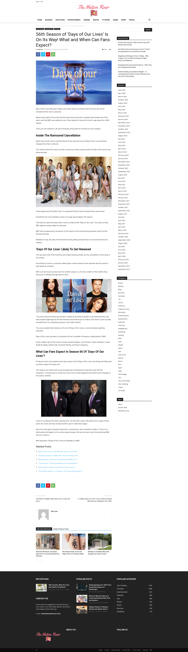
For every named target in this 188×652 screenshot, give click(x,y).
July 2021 (121, 217)
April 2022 (122, 188)
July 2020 (121, 246)
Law (119, 351)
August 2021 (122, 214)
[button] (149, 20)
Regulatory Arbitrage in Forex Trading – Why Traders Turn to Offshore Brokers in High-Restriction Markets (133, 58)
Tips (119, 377)
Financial (121, 325)
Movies (96, 20)
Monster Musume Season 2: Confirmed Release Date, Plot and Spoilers (99, 598)
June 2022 (121, 181)
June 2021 (121, 220)
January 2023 (123, 158)
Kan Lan (40, 49)
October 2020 (123, 237)
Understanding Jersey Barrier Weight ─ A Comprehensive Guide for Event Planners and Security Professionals (134, 74)
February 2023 (123, 155)
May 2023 (121, 145)
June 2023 (121, 142)
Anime (115, 20)
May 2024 (121, 110)
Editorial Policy (115, 650)
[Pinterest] (48, 54)
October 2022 (123, 168)
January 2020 (123, 263)
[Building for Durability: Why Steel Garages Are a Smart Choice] (100, 542)
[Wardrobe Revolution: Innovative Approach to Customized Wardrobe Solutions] (48, 542)
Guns (120, 342)
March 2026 (122, 97)
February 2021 (123, 233)
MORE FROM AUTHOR (61, 529)
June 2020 (121, 250)
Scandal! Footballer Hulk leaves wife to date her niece (53, 500)
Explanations (123, 319)
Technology (122, 374)
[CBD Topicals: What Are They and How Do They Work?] (41, 587)
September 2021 (124, 211)
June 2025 (121, 106)
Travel (132, 20)
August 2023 (122, 136)
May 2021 (121, 224)
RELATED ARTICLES (44, 529)
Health (120, 345)
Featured (121, 322)
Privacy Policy (126, 650)
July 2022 (121, 178)
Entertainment (74, 20)
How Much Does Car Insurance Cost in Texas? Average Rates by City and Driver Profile (134, 50)
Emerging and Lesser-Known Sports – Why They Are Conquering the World (135, 66)
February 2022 (123, 194)
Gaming (87, 20)
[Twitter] (43, 54)
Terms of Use (137, 650)
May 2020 (121, 253)
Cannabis (121, 296)
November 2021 (124, 204)
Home (39, 20)
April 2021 (122, 227)
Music (120, 361)
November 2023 (124, 126)
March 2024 (122, 113)
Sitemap (145, 650)
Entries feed (122, 407)
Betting (120, 286)
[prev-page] (37, 560)
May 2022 (121, 185)
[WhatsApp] (53, 54)
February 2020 (123, 259)
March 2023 (122, 152)
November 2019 (124, 269)
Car (119, 299)
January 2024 (123, 119)
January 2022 (123, 198)
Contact (107, 650)
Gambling (121, 332)
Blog (119, 289)
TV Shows (106, 20)
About (101, 650)
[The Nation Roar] (94, 10)
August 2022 (122, 175)
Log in (120, 404)
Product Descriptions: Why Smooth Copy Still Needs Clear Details (133, 44)
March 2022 (122, 191)
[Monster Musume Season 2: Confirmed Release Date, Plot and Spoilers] (81, 598)
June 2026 (121, 90)
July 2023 (121, 139)
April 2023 (122, 149)
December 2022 (124, 162)
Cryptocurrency (123, 309)
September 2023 (124, 132)
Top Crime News (124, 381)
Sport (123, 20)
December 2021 (124, 201)
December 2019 (124, 266)
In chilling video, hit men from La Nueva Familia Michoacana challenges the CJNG (95, 500)
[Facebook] (38, 54)
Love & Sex (122, 355)
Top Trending (46, 26)
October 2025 (123, 100)
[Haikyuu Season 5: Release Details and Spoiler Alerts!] (81, 609)
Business (49, 20)
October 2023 (123, 129)
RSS (151, 650)
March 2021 (122, 230)
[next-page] (40, 560)
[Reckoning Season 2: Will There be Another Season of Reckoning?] (81, 587)
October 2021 (123, 207)
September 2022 (124, 171)
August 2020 (122, 243)
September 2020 (124, 240)
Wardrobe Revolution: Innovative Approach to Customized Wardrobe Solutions (47, 554)
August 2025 (122, 103)
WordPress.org (123, 411)
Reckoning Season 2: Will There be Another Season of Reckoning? (100, 587)
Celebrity (121, 306)
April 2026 (122, 93)
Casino (120, 302)
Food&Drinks (122, 329)
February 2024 (123, 116)
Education (60, 20)
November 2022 (124, 165)
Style (120, 371)
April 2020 (122, 256)
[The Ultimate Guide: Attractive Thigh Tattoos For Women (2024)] (74, 542)
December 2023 (124, 123)
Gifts (120, 338)
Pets (119, 364)
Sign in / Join (39, 1)
